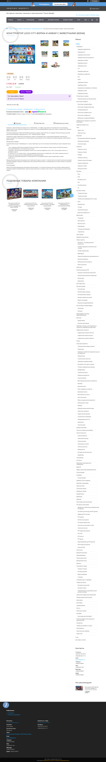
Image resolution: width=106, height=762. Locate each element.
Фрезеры (80, 383)
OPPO (79, 79)
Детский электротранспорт (85, 452)
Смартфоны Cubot (82, 90)
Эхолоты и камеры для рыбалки (85, 430)
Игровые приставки (82, 427)
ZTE (79, 68)
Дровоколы (81, 422)
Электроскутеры (82, 441)
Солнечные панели (81, 488)
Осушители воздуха (83, 209)
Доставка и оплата (53, 19)
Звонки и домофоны (83, 259)
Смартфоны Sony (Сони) (84, 55)
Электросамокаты (82, 435)
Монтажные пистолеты (84, 394)
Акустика (79, 317)
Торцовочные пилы (83, 372)
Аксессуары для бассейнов (85, 616)
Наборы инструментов (83, 375)
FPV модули (81, 517)
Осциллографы (80, 472)
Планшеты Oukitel (82, 152)
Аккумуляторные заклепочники (86, 408)
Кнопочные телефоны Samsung (86, 107)
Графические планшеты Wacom (86, 338)
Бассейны (79, 613)
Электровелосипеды (83, 438)
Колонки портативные (83, 323)
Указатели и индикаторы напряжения (86, 594)
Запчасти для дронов (83, 519)
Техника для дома (82, 196)
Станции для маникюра (84, 229)
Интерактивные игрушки (84, 292)
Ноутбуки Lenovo (82, 179)
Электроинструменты (82, 343)
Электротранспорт (81, 433)
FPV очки (80, 533)
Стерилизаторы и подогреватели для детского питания (87, 591)
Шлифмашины (81, 369)
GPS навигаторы (81, 283)
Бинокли (79, 563)
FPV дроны (80, 539)
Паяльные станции (81, 610)
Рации (78, 341)
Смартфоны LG (81, 52)
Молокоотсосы (81, 223)
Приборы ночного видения (83, 480)
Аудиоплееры (81, 320)
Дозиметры (80, 623)
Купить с (23, 91)
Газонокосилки (81, 425)
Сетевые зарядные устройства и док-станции (87, 247)
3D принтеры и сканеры (82, 96)
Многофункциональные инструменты (87, 380)
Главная (10, 19)
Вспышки (80, 311)
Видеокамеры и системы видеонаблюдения (83, 314)
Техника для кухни (82, 193)
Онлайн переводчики (83, 250)
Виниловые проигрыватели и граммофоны (84, 463)
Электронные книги (82, 558)
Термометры (81, 231)
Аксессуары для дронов (84, 544)
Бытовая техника (81, 190)
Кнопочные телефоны (82, 101)
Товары (19, 19)
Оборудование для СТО (84, 419)
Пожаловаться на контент (48, 760)
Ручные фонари (82, 478)
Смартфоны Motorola (83, 71)
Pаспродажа (30, 19)
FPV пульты (81, 536)
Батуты (78, 608)
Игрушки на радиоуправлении (85, 303)
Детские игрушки (18, 28)
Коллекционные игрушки (84, 294)
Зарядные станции (81, 491)
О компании (11, 713)
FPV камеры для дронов (84, 530)
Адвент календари (82, 300)
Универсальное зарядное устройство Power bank (86, 121)
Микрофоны (81, 253)
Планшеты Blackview (83, 163)
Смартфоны (79, 46)
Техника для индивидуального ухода (87, 198)
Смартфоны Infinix (82, 85)
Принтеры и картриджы (82, 483)
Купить (12, 91)
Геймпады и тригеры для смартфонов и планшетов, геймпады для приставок (87, 326)
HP (78, 187)
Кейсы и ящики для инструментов (86, 400)
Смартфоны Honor (82, 66)
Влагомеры (79, 602)
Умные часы (81, 130)
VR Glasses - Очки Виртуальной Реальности (85, 243)
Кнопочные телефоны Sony (85, 112)
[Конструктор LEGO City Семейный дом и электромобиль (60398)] (64, 193)
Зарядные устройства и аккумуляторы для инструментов (89, 352)
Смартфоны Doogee (83, 93)
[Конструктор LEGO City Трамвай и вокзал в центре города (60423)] (30, 193)
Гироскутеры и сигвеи (83, 444)
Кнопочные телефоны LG (84, 115)
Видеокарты (81, 281)
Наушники (79, 135)
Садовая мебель (81, 605)
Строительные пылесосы (84, 358)
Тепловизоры (80, 457)
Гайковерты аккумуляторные (85, 361)
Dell (78, 182)
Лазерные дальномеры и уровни (86, 346)
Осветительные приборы (83, 631)
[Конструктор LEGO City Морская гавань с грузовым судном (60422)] (47, 193)
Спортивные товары (82, 566)
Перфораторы (81, 356)
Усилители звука (82, 144)
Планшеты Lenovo (82, 149)
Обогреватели (80, 628)
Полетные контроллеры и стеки (86, 525)
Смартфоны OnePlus (83, 60)
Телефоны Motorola (83, 109)
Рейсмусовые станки (83, 403)
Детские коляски (82, 588)
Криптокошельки (82, 264)
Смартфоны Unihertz (83, 82)
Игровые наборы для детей (85, 297)
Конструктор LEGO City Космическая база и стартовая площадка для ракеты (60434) (14, 205)
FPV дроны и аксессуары (83, 504)
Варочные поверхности (84, 212)
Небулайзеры (81, 226)
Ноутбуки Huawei (82, 185)
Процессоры (81, 278)
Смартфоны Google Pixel (84, 74)
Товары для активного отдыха (84, 625)
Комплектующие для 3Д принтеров (87, 99)
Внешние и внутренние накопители (87, 272)
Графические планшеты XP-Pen (86, 332)
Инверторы (79, 496)
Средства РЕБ (81, 547)
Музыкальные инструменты (85, 261)
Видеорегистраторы (82, 552)
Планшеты (79, 146)
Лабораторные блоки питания (84, 597)
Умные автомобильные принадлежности (88, 256)
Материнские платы (82, 560)
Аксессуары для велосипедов (84, 502)
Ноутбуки (79, 171)
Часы (78, 127)
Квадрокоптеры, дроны (82, 237)
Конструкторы (27, 28)
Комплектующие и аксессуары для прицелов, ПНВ (85, 619)
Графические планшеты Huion (85, 335)
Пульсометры (81, 220)
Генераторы (81, 349)
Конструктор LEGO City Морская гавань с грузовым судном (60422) (47, 204)
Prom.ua (60, 759)
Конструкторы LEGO (37, 28)
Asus (79, 174)
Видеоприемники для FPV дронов (86, 541)
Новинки (41, 19)
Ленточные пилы (82, 397)
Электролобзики (82, 378)
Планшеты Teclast (82, 166)
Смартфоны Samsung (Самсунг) (86, 57)
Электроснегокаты (82, 446)
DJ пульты (79, 460)
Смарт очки (79, 633)
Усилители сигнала (82, 528)
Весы (79, 201)
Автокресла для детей (83, 585)
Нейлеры (80, 405)
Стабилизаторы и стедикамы (84, 579)
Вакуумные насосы (82, 391)
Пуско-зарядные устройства (85, 389)
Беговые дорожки (82, 571)
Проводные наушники (83, 141)
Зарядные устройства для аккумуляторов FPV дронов (88, 508)
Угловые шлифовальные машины (86, 367)
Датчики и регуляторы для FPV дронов (88, 511)
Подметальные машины (84, 414)
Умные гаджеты (81, 239)
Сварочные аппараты (83, 411)
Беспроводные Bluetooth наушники (87, 138)
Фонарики (79, 475)
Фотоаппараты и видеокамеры (84, 305)
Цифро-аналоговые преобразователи (86, 469)
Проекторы (79, 267)
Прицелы (79, 499)
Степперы (80, 577)
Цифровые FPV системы (84, 514)
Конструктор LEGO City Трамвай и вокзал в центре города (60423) (31, 204)
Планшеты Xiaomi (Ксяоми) (85, 160)
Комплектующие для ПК (83, 270)
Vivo (79, 77)
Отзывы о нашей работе (14, 714)
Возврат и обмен (68, 19)
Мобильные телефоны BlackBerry (86, 118)
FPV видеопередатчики (84, 522)
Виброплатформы (82, 574)
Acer (79, 176)
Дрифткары (81, 455)
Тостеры (80, 207)
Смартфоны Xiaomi (82, 63)
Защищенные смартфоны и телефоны (87, 88)
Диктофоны (80, 600)
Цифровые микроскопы (83, 124)
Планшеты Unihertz (82, 157)
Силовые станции (82, 568)
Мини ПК (79, 467)
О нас (78, 19)
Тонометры (80, 218)
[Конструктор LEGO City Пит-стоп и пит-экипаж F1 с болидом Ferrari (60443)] (79, 690)
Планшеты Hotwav (82, 168)
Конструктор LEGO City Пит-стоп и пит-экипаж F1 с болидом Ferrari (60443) (92, 688)
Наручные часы (82, 133)
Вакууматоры (81, 204)
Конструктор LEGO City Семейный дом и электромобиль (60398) (64, 204)
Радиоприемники (81, 555)
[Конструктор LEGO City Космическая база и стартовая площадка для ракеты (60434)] (14, 193)
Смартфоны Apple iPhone (84, 49)
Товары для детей (81, 582)
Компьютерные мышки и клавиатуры (87, 275)
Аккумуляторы (80, 494)
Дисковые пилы (82, 386)
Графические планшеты (83, 330)
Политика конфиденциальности (62, 760)
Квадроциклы (81, 449)
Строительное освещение (84, 416)
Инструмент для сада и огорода (86, 364)
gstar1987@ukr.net (80, 659)
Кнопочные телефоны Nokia (85, 104)
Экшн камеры (80, 234)
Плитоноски (80, 550)
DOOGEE (80, 154)
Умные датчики (80, 485)
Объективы (81, 308)
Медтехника (80, 215)
